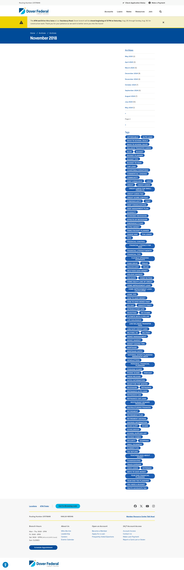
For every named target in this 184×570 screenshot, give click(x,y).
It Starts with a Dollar (138, 316)
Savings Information (137, 422)
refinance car (134, 395)
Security (131, 440)
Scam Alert (132, 426)
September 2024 (131, 90)
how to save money (136, 298)
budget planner (135, 155)
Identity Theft (145, 305)
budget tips (132, 159)
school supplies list (137, 433)
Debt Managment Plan (137, 208)
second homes (134, 437)
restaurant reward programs (140, 403)
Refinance (146, 387)
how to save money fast (138, 301)
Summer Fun (133, 448)
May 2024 (129, 107)
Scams (145, 426)
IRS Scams (145, 312)
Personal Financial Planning (140, 364)
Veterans (147, 468)
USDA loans (132, 468)
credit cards (144, 185)
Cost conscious (134, 181)
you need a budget (136, 484)
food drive (132, 263)
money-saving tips (136, 344)
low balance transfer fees (140, 324)
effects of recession (137, 219)
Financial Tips (133, 254)
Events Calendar (67, 539)
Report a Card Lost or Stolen (134, 539)
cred (149, 181)
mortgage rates (134, 351)
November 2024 (131, 79)
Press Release (134, 376)
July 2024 (128, 102)
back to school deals (137, 140)
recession (132, 387)
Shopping (144, 440)
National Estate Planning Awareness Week (140, 356)
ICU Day (130, 305)
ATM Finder (44, 506)
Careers (64, 536)
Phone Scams (133, 373)
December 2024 (131, 73)
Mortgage (132, 347)
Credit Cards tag (135, 194)
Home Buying (146, 278)
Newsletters (133, 360)
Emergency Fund (135, 223)
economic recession (137, 216)
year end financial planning (140, 476)
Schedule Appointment (43, 547)
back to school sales (137, 144)
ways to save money (136, 471)
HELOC (146, 267)
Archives (42, 33)
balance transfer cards (139, 148)
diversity (131, 212)
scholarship (133, 429)
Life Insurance (134, 320)
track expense (134, 464)
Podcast (148, 373)
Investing (132, 312)
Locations (33, 506)
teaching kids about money (140, 456)
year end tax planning (138, 480)
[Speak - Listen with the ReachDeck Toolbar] (5, 565)
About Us (65, 526)
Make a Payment (158, 2)
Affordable (132, 137)
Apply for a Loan (98, 534)
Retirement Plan (135, 415)
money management (136, 336)
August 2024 (130, 96)
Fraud (145, 263)
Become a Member (99, 531)
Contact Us (127, 534)
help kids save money (137, 270)
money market (134, 340)
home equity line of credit (139, 281)
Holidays (131, 278)
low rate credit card (137, 329)
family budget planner (138, 230)
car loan (131, 166)
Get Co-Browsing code (68, 506)
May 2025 (129, 56)
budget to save (134, 162)
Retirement (132, 411)
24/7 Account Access (132, 526)
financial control (136, 241)
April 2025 (129, 62)
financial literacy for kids (140, 246)
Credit (130, 185)
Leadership (65, 534)
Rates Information (136, 380)
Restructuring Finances (139, 407)
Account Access (129, 531)
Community (132, 177)
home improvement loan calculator (140, 290)
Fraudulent (133, 267)
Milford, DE (132, 332)
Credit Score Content (137, 197)
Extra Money (133, 227)
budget (139, 151)
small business (134, 444)
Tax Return (132, 451)
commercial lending (137, 174)
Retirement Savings (136, 418)
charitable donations (137, 170)
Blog (129, 151)
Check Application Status (135, 2)
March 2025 (129, 67)
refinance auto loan (137, 391)
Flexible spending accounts (140, 259)
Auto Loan (147, 137)
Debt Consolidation (136, 205)
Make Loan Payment (131, 536)
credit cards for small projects (140, 189)
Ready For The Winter (137, 384)
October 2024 (130, 84)
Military (146, 332)
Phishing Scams (134, 369)
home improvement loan (138, 285)
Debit (147, 201)
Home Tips (131, 294)
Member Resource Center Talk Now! (140, 516)
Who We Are (66, 531)
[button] (163, 22)
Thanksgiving (133, 460)
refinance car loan (136, 398)
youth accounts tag (137, 488)
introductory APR (135, 309)
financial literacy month (139, 250)
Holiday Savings (134, 274)
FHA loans (147, 234)
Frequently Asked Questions (103, 536)
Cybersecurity (134, 201)
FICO (129, 238)
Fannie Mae (132, 234)
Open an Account (99, 526)
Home (32, 33)
